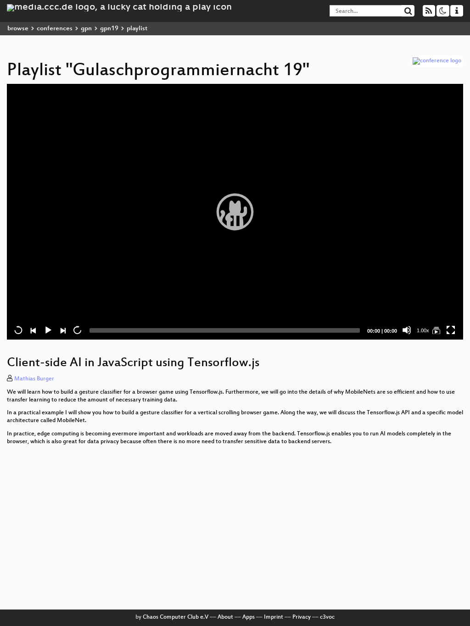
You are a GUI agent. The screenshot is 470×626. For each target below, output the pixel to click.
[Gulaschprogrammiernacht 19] (436, 330)
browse (17, 29)
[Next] (62, 330)
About (225, 617)
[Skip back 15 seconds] (18, 330)
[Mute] (407, 330)
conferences (55, 29)
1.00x (423, 330)
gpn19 (109, 29)
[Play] (235, 212)
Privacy (301, 617)
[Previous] (33, 330)
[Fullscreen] (451, 330)
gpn (86, 29)
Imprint (273, 617)
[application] (235, 212)
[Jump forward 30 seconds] (77, 330)
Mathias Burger (34, 379)
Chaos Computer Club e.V (175, 617)
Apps (248, 617)
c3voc (327, 617)
